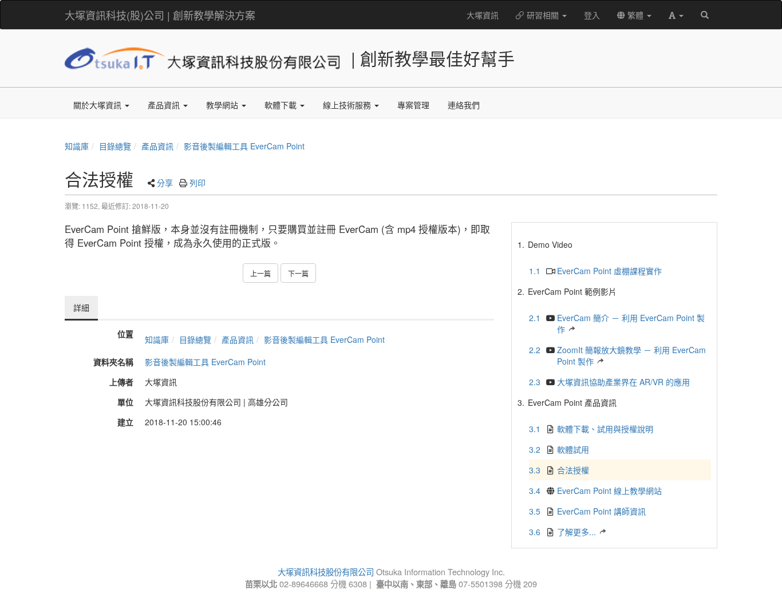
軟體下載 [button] (281, 104)
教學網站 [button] (223, 104)
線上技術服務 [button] (348, 104)
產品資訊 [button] (165, 104)
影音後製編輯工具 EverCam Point (244, 146)
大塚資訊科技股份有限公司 (326, 572)
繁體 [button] (635, 15)
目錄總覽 (115, 146)
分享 (165, 182)
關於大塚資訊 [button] (98, 104)
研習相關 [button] (542, 15)
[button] (676, 15)
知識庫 (77, 146)
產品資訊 (157, 146)
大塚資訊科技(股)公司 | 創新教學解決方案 (160, 14)
